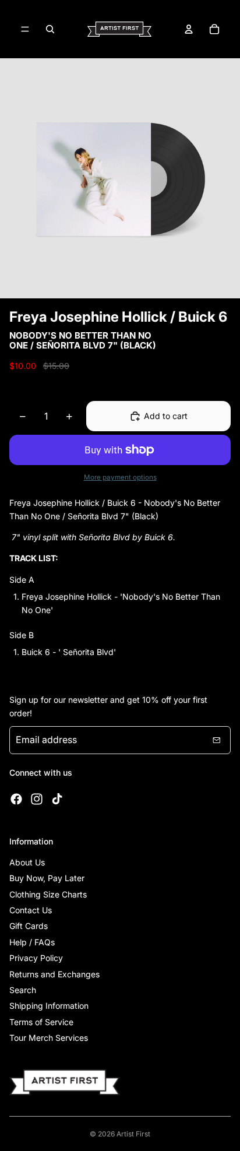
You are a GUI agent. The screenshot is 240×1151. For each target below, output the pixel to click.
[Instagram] (37, 799)
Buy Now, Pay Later (46, 878)
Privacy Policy (36, 958)
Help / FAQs (32, 942)
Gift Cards (28, 926)
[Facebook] (16, 799)
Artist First (133, 1133)
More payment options (120, 477)
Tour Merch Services (48, 1038)
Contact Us (30, 910)
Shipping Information (49, 1006)
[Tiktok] (57, 799)
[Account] (189, 29)
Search (22, 990)
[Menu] (25, 29)
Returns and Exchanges (54, 974)
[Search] (50, 29)
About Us (27, 862)
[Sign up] (216, 740)
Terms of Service (41, 1022)
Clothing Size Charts (48, 894)
